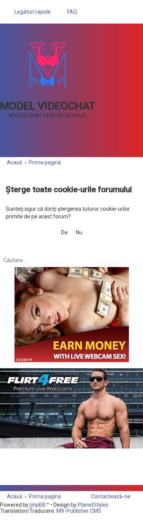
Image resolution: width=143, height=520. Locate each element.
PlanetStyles (93, 505)
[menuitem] (68, 12)
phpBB (38, 505)
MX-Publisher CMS (78, 511)
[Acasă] (48, 65)
